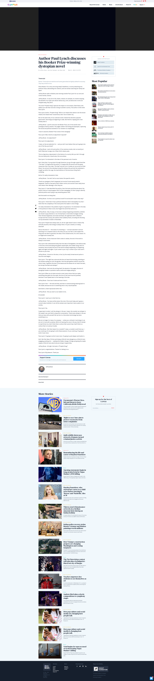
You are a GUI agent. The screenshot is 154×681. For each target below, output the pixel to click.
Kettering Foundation (97, 677)
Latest (54, 666)
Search (142, 4)
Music (110, 4)
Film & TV (128, 4)
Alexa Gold (62, 70)
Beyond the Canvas (94, 4)
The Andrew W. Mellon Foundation (99, 673)
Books (104, 4)
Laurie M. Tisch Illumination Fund (99, 675)
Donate (135, 4)
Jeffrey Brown (43, 70)
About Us (66, 666)
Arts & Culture (119, 4)
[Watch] (50, 404)
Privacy (65, 669)
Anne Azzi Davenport (52, 70)
